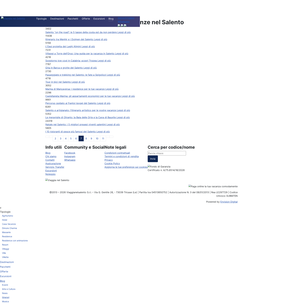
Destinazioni (57, 18)
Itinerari (5, 297)
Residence (7, 236)
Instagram (69, 156)
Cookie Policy (112, 163)
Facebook (69, 152)
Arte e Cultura (8, 289)
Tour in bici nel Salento (58, 81)
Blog (110, 18)
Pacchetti (73, 18)
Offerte (86, 18)
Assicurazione (53, 163)
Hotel (4, 220)
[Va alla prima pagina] (47, 137)
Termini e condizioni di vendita (122, 156)
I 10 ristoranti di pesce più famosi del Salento (71, 131)
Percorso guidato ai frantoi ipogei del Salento (71, 103)
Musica (5, 301)
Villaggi (5, 249)
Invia (152, 158)
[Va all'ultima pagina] (111, 137)
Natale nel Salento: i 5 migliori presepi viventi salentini (76, 124)
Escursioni (99, 18)
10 (97, 138)
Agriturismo (7, 215)
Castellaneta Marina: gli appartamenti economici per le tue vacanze (83, 96)
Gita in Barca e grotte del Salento (64, 67)
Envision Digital (229, 201)
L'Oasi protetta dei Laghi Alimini (63, 46)
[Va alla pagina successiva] (108, 137)
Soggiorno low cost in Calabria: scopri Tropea (71, 60)
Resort (5, 244)
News (5, 293)
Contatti (50, 159)
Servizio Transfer (54, 167)
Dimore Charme (9, 228)
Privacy (109, 159)
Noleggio (50, 174)
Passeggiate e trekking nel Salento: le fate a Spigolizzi (76, 74)
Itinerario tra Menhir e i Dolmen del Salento (69, 39)
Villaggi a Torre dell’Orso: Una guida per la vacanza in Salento (80, 53)
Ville (4, 253)
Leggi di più (124, 32)
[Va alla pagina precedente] (51, 137)
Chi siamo (50, 156)
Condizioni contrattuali (117, 152)
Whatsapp (69, 159)
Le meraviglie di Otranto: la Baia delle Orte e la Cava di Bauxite (81, 117)
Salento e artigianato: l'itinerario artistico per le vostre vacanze (81, 110)
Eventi (5, 285)
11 (103, 138)
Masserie (6, 232)
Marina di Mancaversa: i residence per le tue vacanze (75, 88)
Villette (5, 257)
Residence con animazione (15, 240)
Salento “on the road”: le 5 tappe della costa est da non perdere (81, 32)
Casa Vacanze (9, 224)
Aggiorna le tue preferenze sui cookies (126, 167)
